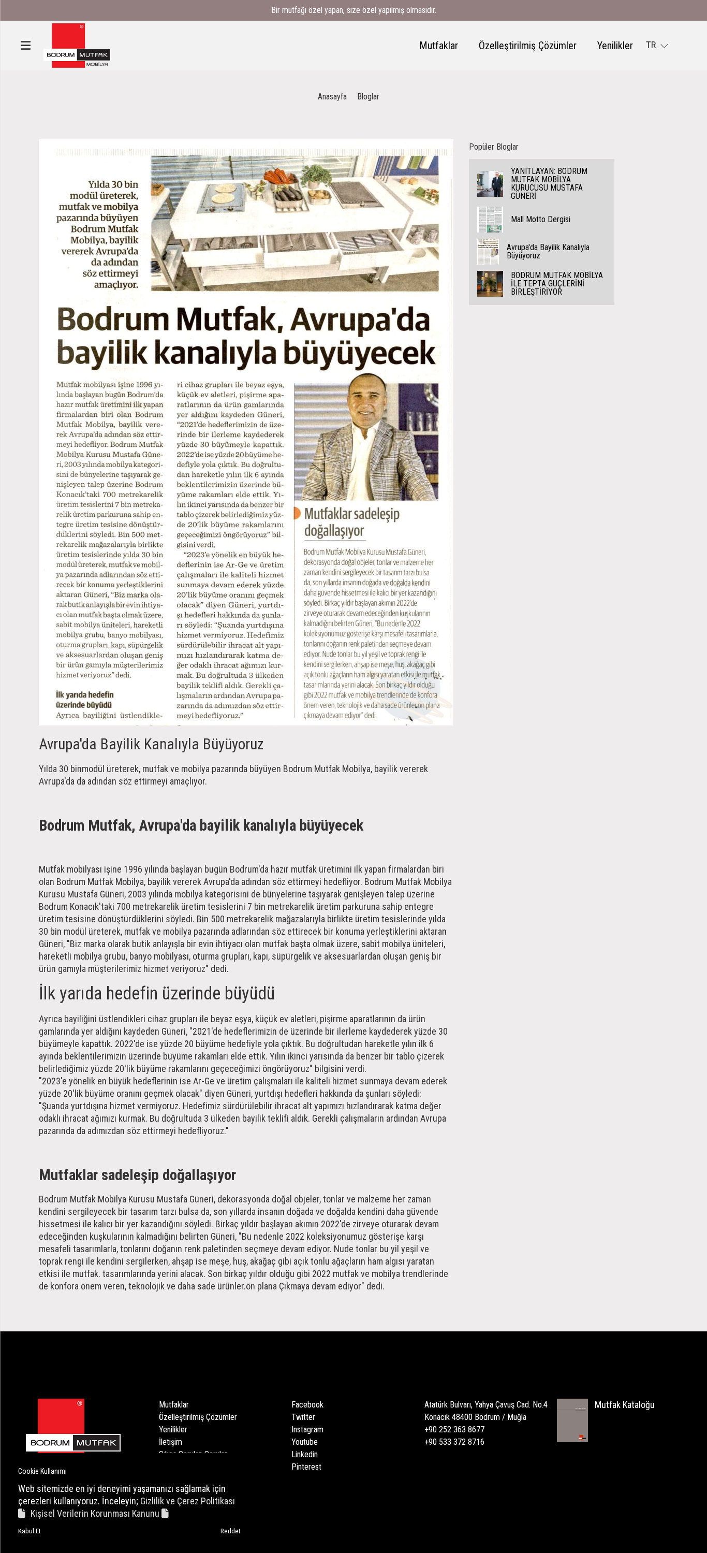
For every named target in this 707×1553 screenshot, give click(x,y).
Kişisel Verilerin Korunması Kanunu (96, 1513)
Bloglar (368, 96)
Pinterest (306, 1467)
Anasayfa (332, 96)
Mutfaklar (438, 45)
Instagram (307, 1429)
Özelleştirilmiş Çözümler (528, 45)
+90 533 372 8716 (454, 1442)
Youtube (304, 1442)
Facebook (307, 1405)
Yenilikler (615, 45)
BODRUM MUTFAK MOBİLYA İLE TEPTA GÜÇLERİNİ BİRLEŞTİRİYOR (557, 283)
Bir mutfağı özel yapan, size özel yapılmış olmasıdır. (353, 10)
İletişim (170, 1442)
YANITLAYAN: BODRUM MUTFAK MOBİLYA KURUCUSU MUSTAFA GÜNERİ (549, 183)
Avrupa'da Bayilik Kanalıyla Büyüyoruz (548, 251)
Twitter (303, 1417)
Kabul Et (29, 1531)
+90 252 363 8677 (454, 1429)
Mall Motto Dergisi (540, 219)
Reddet (230, 1531)
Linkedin (304, 1454)
